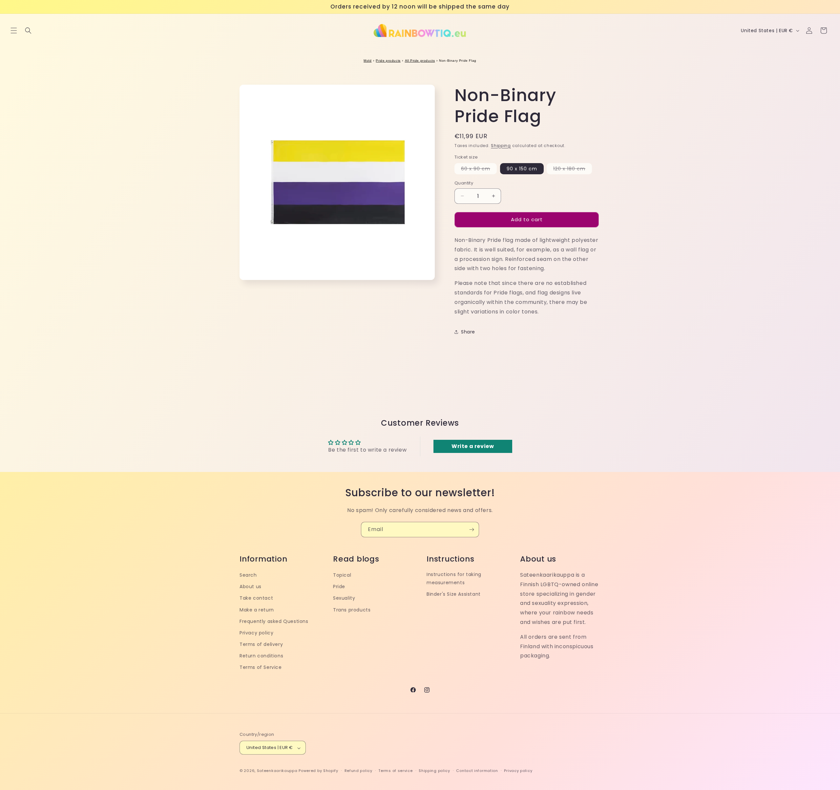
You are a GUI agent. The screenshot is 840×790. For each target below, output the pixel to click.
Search (248, 574)
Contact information (477, 770)
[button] (14, 30)
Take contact (256, 598)
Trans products (351, 609)
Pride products (388, 60)
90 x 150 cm (522, 168)
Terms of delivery (261, 644)
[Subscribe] (471, 529)
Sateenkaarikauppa (277, 771)
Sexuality (344, 598)
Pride (339, 586)
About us (251, 586)
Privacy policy (256, 632)
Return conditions (261, 655)
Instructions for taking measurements (454, 578)
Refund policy (358, 770)
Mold (367, 60)
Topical (342, 574)
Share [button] (468, 332)
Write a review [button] (473, 446)
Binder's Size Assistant (454, 594)
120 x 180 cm (572, 169)
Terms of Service (261, 667)
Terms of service (395, 770)
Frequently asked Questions (274, 621)
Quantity (463, 183)
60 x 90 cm (479, 169)
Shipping (501, 145)
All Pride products (420, 60)
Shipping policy (434, 770)
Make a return (257, 609)
